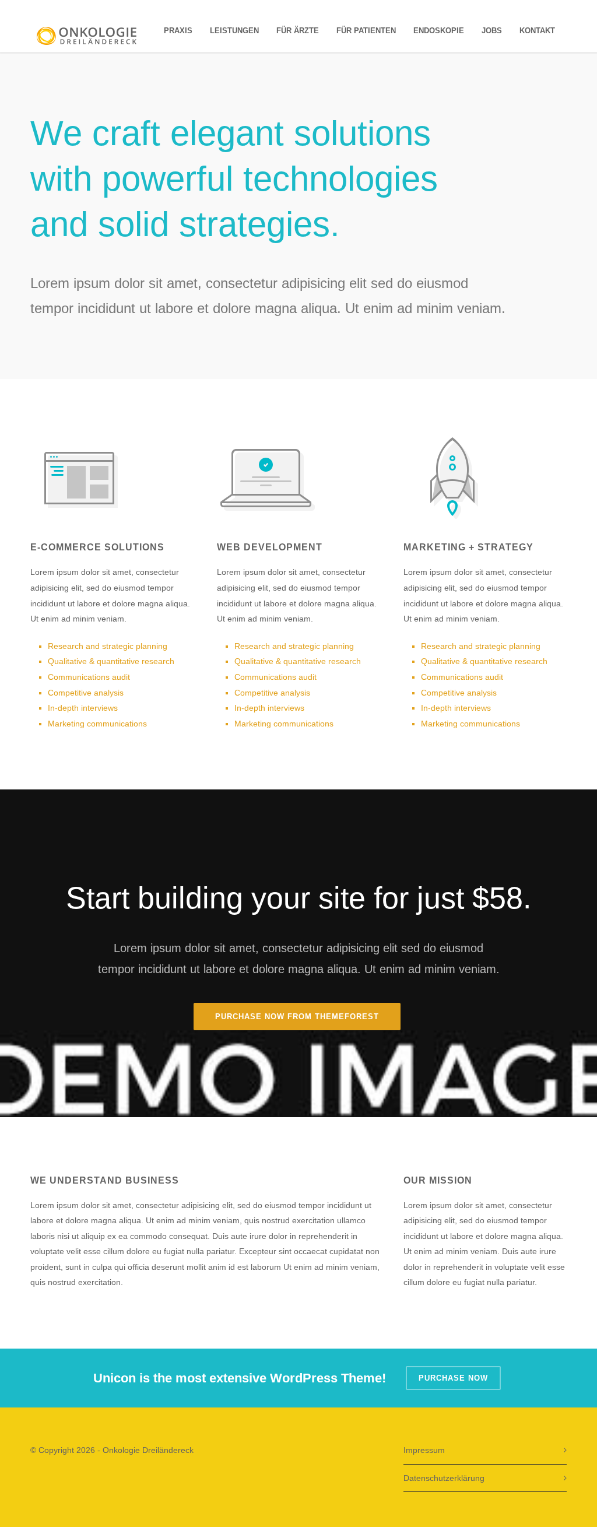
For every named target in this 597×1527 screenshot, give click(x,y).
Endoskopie (438, 30)
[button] (25, 1501)
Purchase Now (453, 1378)
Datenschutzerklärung (443, 1478)
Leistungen (234, 30)
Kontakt (537, 30)
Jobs (492, 30)
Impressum (424, 1450)
